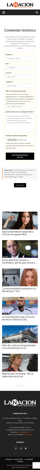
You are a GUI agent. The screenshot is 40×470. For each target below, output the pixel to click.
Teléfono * (10, 82)
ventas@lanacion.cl (24, 432)
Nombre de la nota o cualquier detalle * (20, 112)
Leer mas (19, 386)
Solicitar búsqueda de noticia (20, 156)
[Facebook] (16, 448)
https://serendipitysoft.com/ (20, 467)
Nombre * (9, 55)
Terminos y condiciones (14, 459)
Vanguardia (6, 228)
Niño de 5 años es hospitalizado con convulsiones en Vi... (18, 346)
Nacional (5, 257)
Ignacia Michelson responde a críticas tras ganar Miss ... (17, 233)
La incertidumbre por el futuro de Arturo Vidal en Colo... (18, 318)
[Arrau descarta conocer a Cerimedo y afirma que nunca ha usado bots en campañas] (20, 249)
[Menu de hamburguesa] (3, 12)
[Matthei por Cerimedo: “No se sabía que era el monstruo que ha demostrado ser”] (20, 363)
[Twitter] (26, 448)
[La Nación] (20, 5)
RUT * (8, 64)
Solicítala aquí (28, 434)
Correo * (9, 73)
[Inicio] (20, 406)
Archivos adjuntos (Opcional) (16, 136)
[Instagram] (21, 448)
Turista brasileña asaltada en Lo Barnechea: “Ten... (19, 290)
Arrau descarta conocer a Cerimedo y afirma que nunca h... (19, 261)
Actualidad (29, 459)
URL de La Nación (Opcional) (16, 91)
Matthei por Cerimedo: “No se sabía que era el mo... (17, 375)
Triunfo (5, 313)
